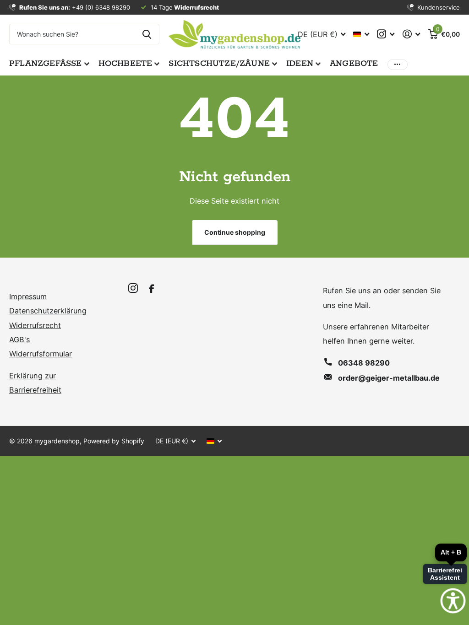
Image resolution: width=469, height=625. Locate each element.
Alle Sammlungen (49, 64)
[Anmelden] (411, 34)
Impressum (28, 296)
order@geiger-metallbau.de (389, 378)
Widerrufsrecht (35, 325)
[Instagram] (133, 288)
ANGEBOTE (354, 64)
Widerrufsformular (40, 353)
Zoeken (146, 34)
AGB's (19, 339)
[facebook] (151, 289)
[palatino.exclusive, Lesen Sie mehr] (386, 34)
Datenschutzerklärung (48, 310)
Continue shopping (234, 232)
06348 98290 (364, 362)
